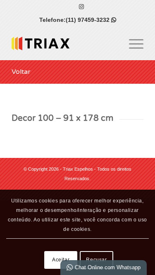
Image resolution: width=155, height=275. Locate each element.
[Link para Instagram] (81, 6)
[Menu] (132, 43)
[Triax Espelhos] (64, 43)
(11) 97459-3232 (91, 19)
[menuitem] (132, 43)
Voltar (21, 72)
